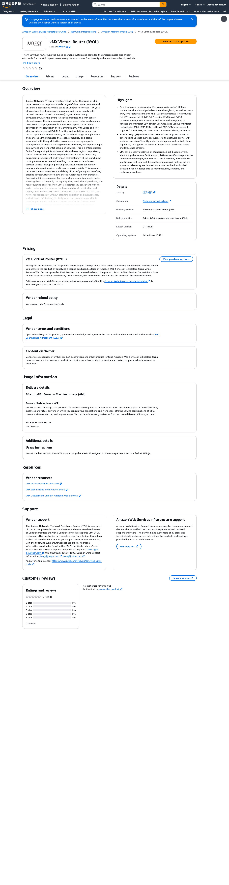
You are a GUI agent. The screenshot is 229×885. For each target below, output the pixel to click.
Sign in (198, 4)
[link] (153, 31)
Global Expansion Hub (180, 11)
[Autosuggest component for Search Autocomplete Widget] (163, 4)
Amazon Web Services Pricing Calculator (125, 280)
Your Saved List (69, 11)
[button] (186, 5)
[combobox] (126, 4)
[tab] (32, 76)
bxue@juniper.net (72, 556)
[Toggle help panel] (224, 19)
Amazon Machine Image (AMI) (159, 209)
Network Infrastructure (155, 200)
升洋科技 (63, 46)
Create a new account (216, 4)
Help (225, 11)
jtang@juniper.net (49, 556)
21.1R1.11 (148, 226)
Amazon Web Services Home (206, 11)
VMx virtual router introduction (42, 483)
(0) (40, 68)
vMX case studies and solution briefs (45, 489)
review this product (109, 589)
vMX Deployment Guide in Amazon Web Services (52, 495)
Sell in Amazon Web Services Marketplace (149, 11)
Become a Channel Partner (115, 11)
